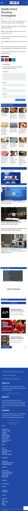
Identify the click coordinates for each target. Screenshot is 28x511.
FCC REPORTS (17, 422)
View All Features (5, 483)
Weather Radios (5, 475)
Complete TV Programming (13, 289)
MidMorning (4, 452)
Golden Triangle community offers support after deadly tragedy (11, 223)
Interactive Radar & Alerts (7, 472)
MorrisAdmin (9, 18)
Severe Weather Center (7, 473)
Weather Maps (5, 476)
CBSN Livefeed (5, 501)
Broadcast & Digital (6, 430)
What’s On (4, 504)
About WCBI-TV (5, 429)
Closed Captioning (10, 422)
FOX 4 (3, 500)
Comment (5, 71)
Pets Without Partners (6, 464)
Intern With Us (5, 438)
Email (4, 88)
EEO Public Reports (13, 424)
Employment (4, 434)
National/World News (6, 451)
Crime (2, 56)
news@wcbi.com (17, 392)
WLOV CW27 (4, 498)
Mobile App (4, 441)
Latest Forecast (5, 470)
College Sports (5, 491)
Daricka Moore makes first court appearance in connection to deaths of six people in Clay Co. (13, 251)
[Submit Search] (26, 3)
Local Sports (4, 490)
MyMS (3, 503)
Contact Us (4, 432)
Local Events (4, 461)
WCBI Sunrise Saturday (7, 454)
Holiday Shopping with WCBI (8, 462)
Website (5, 94)
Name (4, 82)
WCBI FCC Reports (6, 435)
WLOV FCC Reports (6, 437)
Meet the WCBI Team (6, 440)
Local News (6, 56)
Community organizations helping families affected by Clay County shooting (14, 229)
